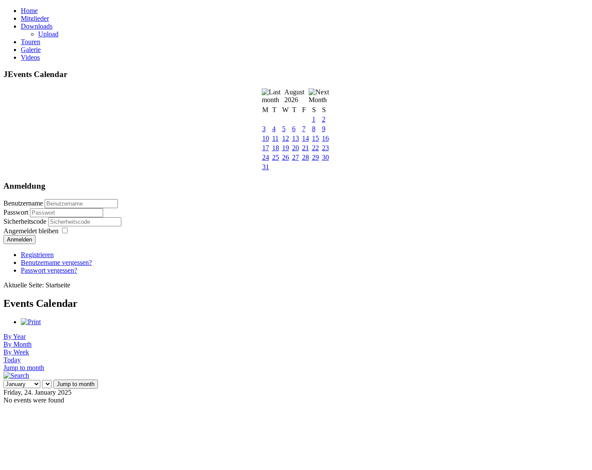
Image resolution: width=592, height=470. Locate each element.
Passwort (16, 212)
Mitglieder (35, 18)
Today (12, 360)
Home (29, 10)
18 (275, 147)
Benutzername (23, 203)
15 (315, 138)
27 (295, 157)
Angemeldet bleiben (31, 231)
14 (305, 138)
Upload (48, 34)
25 (275, 157)
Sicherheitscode (25, 221)
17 (265, 147)
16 (325, 138)
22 (315, 147)
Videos (30, 57)
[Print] (31, 321)
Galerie (31, 49)
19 (285, 147)
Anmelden (19, 239)
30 (325, 157)
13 (295, 138)
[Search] (16, 375)
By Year (14, 336)
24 (265, 157)
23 (325, 147)
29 (315, 157)
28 (305, 157)
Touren (30, 41)
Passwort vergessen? (49, 270)
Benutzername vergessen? (56, 262)
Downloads (36, 26)
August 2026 (294, 95)
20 (295, 147)
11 (275, 138)
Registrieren (37, 254)
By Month (17, 344)
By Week (16, 352)
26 (285, 157)
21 (305, 147)
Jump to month (23, 367)
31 (265, 167)
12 (285, 138)
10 (265, 138)
